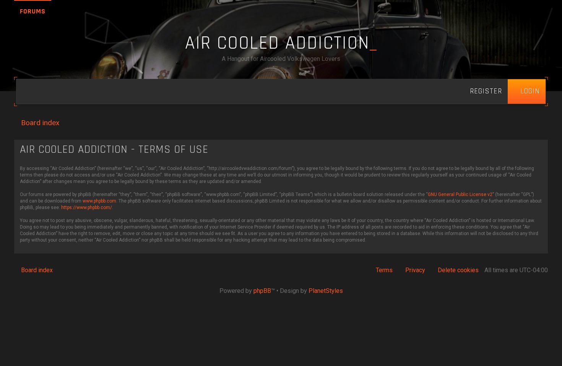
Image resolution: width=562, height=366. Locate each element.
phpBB (262, 290)
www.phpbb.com (99, 201)
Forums (32, 11)
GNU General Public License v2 (460, 194)
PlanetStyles (326, 290)
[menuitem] (527, 91)
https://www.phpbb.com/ (86, 207)
